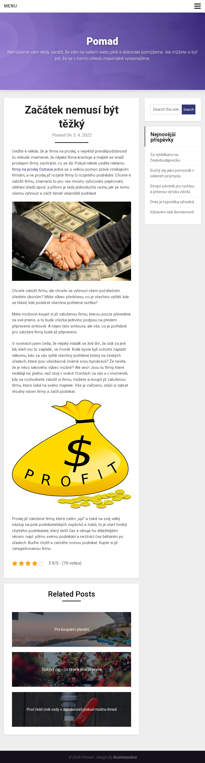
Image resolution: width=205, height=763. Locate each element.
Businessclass (125, 757)
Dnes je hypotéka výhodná (172, 202)
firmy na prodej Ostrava (32, 169)
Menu (10, 6)
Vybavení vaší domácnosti (172, 212)
